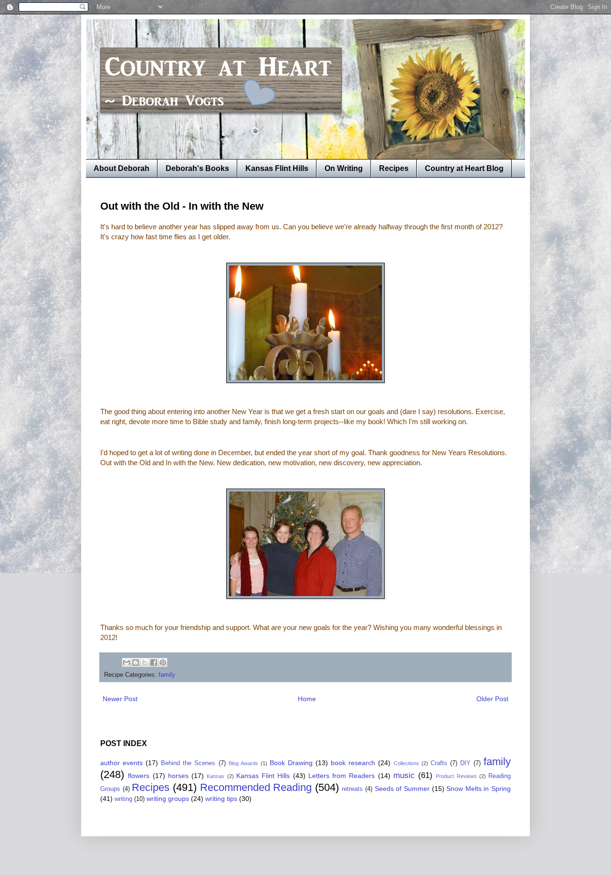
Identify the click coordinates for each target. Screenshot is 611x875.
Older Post (492, 699)
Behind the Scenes (188, 763)
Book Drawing (291, 763)
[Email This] (126, 662)
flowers (138, 775)
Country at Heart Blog (464, 168)
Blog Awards (243, 763)
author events (121, 763)
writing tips (221, 798)
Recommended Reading (256, 787)
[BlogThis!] (135, 662)
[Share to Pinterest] (163, 662)
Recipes (394, 168)
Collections (406, 763)
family (166, 675)
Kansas (215, 776)
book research (353, 763)
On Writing (344, 168)
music (404, 775)
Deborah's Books (197, 168)
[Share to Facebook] (153, 662)
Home (307, 699)
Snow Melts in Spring (478, 788)
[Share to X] (144, 662)
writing (123, 799)
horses (178, 775)
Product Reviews (456, 776)
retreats (352, 789)
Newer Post (120, 699)
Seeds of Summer (402, 788)
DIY (465, 763)
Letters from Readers (341, 775)
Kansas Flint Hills (276, 168)
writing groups (168, 798)
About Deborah (121, 168)
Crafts (439, 763)
